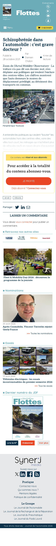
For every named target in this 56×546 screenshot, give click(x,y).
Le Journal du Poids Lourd (28, 518)
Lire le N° (12, 443)
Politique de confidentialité (28, 497)
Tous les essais (45, 386)
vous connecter (24, 222)
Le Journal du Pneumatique (28, 515)
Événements (48, 3)
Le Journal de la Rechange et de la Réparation (28, 511)
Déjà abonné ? (29, 188)
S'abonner (27, 443)
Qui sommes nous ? (28, 489)
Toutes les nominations (41, 333)
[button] (44, 28)
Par (29, 57)
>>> (28, 333)
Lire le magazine (6, 18)
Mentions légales (28, 493)
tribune (18, 197)
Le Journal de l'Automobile (28, 507)
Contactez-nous (28, 486)
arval (6, 197)
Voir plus (43, 443)
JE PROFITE (29, 181)
